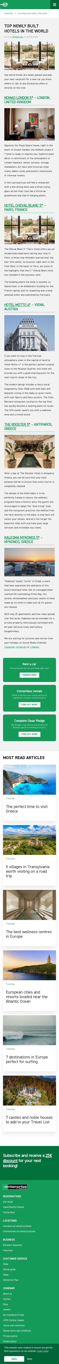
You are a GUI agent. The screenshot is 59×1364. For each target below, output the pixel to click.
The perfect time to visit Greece (27, 809)
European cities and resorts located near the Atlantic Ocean (27, 997)
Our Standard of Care (13, 1315)
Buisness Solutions (12, 1245)
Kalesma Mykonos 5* (22, 538)
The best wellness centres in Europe (29, 934)
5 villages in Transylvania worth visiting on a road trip (28, 871)
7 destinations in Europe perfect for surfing (27, 1059)
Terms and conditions (14, 1325)
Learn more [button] (43, 1351)
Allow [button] (14, 1359)
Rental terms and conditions (17, 1331)
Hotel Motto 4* (17, 305)
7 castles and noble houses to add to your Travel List (29, 1120)
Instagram (21, 647)
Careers (7, 1310)
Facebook (9, 647)
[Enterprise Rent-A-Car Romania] (4, 4)
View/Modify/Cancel (13, 1207)
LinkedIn (34, 647)
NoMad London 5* (18, 98)
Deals (6, 1275)
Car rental (8, 1202)
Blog (5, 1304)
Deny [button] (29, 1359)
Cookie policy (9, 1341)
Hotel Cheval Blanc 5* (23, 205)
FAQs (5, 1264)
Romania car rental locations (17, 1226)
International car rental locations (19, 1231)
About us (7, 1294)
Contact (7, 1299)
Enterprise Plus (10, 1280)
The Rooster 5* (17, 425)
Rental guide (9, 1269)
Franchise (8, 1250)
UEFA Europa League (13, 1320)
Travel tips (8, 13)
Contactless (9, 1212)
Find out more (29, 705)
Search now (29, 675)
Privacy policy (10, 1336)
